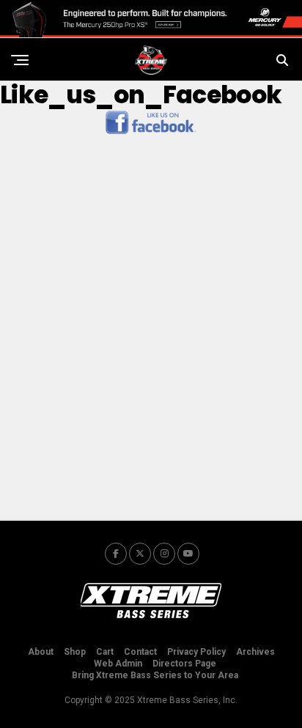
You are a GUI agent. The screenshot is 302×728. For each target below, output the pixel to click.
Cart (105, 652)
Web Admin (118, 663)
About (41, 652)
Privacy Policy (196, 652)
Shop (75, 652)
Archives (255, 652)
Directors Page (184, 663)
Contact (140, 652)
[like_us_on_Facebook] (151, 133)
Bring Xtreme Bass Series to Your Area (155, 675)
